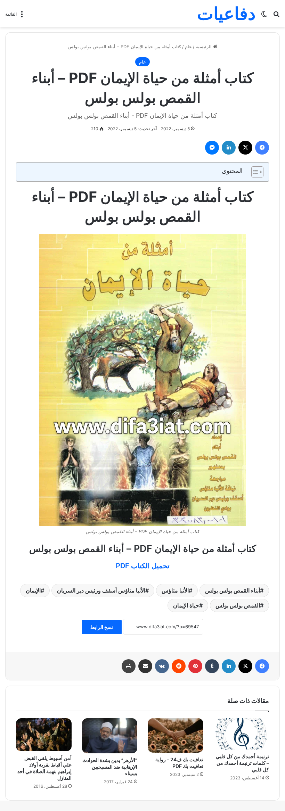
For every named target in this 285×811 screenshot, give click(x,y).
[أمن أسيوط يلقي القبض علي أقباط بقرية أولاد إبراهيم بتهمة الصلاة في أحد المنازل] (44, 735)
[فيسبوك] (262, 148)
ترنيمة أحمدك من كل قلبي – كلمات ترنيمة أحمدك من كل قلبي (242, 762)
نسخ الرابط (101, 627)
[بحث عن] (276, 16)
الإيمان (33, 590)
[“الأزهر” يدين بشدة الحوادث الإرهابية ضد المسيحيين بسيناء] (110, 735)
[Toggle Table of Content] (254, 172)
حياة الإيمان (186, 605)
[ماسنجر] (212, 148)
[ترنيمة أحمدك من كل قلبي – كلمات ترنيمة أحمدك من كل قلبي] (241, 734)
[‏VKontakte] (162, 666)
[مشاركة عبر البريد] (145, 666)
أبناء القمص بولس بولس (232, 590)
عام (188, 46)
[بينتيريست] (195, 666)
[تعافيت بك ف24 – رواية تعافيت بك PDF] (175, 735)
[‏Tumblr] (212, 666)
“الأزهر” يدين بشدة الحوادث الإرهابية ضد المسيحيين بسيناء (109, 766)
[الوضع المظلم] (264, 16)
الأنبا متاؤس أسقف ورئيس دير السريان (101, 590)
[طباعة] (129, 666)
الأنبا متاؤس (175, 590)
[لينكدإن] (229, 148)
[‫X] (245, 148)
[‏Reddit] (179, 666)
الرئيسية (204, 46)
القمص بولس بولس (237, 605)
